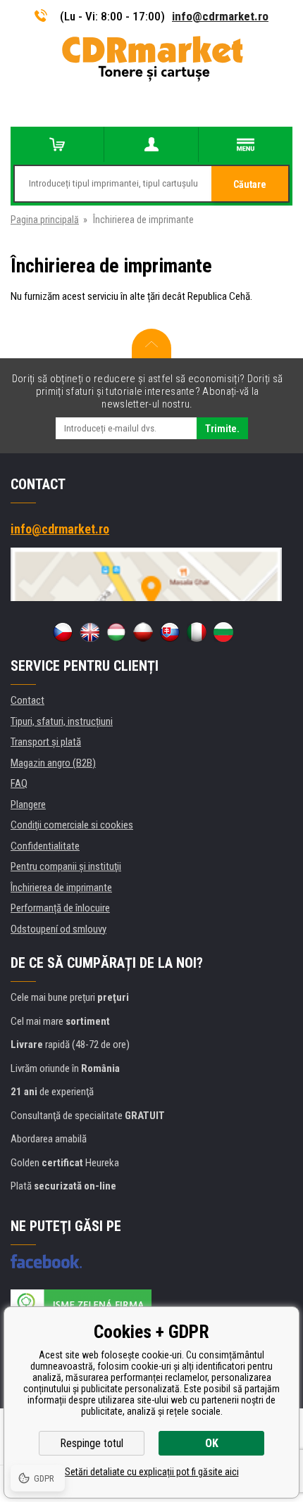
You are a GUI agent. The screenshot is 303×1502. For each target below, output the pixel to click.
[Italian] (196, 632)
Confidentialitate (45, 846)
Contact (27, 700)
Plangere (28, 804)
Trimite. (222, 428)
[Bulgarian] (223, 632)
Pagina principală (45, 219)
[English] (89, 632)
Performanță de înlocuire (60, 908)
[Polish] (143, 632)
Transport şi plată (46, 742)
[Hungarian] (116, 632)
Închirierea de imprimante (61, 887)
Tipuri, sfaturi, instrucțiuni (62, 721)
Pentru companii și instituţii (66, 866)
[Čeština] (63, 632)
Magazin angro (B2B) (53, 763)
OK (211, 1443)
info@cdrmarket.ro (220, 16)
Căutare (249, 184)
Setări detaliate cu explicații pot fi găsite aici (152, 1471)
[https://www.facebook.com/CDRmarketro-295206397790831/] (46, 1261)
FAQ (19, 783)
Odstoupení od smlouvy (58, 929)
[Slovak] (170, 632)
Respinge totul (91, 1443)
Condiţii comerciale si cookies (72, 825)
